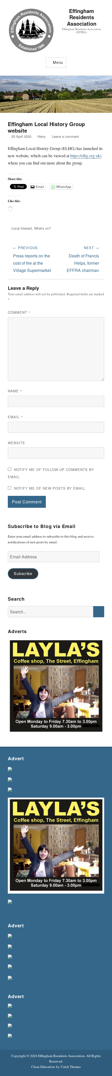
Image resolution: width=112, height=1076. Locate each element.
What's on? (42, 228)
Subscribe (23, 573)
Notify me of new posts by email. (50, 488)
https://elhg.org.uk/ (85, 155)
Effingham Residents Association (81, 17)
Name (15, 390)
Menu (58, 62)
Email (15, 416)
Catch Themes (71, 1066)
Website (16, 442)
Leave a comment (65, 136)
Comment (19, 312)
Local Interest (21, 228)
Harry (42, 136)
